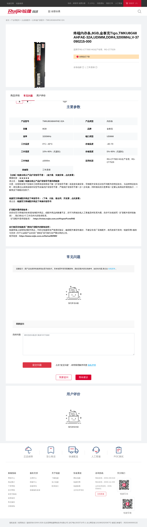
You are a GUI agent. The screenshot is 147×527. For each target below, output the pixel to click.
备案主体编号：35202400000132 (125, 523)
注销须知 (11, 506)
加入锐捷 (55, 482)
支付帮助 (11, 490)
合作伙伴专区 (79, 490)
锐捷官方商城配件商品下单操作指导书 (34, 201)
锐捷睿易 (19, 3)
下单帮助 (11, 486)
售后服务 (11, 502)
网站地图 (77, 478)
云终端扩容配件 (38, 20)
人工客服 (118, 3)
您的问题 (17, 334)
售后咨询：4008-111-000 (105, 482)
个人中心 (91, 3)
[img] (83, 67)
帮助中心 (11, 478)
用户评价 (41, 95)
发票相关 (11, 498)
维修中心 (33, 482)
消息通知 (100, 3)
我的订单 (109, 3)
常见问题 (28, 95)
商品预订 (11, 482)
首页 (8, 20)
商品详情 (15, 95)
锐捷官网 (10, 3)
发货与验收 (12, 494)
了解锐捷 (55, 478)
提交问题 (37, 365)
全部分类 (55, 11)
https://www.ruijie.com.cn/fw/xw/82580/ (38, 236)
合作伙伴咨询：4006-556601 (103, 487)
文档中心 (33, 478)
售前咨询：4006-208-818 (105, 478)
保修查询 (33, 486)
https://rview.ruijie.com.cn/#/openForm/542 (54, 218)
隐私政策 (12, 523)
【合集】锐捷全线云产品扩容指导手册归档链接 (38, 181)
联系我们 (55, 486)
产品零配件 (15, 20)
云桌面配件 (26, 20)
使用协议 (21, 523)
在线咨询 (112, 269)
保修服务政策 (35, 490)
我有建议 (83, 377)
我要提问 (63, 377)
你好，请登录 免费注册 (76, 3)
